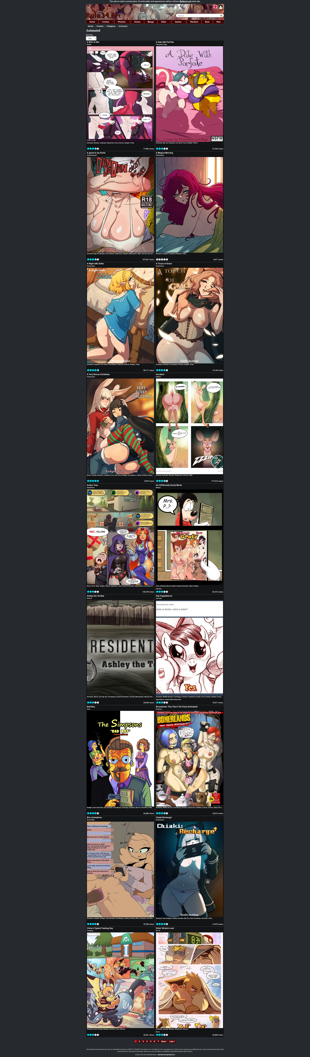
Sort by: (89, 35)
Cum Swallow (110, 253)
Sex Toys (221, 807)
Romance (159, 253)
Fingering (120, 364)
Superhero (114, 586)
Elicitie (89, 44)
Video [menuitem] (161, 22)
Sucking (144, 475)
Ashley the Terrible (95, 595)
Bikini (174, 586)
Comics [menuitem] (104, 22)
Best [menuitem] (207, 21)
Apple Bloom (160, 699)
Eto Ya (158, 930)
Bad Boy (91, 706)
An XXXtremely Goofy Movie (169, 485)
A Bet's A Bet (93, 42)
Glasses (125, 253)
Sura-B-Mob (91, 820)
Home (90, 26)
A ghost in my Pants (96, 152)
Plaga (165, 44)
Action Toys (92, 485)
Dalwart (158, 377)
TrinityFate (159, 44)
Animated (90, 143)
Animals (158, 475)
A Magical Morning (164, 152)
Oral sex (121, 143)
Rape (97, 586)
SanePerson (91, 487)
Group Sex (220, 697)
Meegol (158, 487)
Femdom (185, 697)
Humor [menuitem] (137, 21)
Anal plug (147, 586)
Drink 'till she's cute (165, 928)
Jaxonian (159, 598)
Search (222, 16)
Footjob (198, 697)
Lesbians (107, 475)
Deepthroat (110, 143)
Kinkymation (160, 155)
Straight (127, 143)
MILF (139, 253)
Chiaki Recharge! (164, 817)
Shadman (159, 709)
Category (111, 26)
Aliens (96, 697)
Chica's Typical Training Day (100, 928)
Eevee (158, 1032)
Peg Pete (159, 589)
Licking (138, 475)
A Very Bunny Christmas (98, 374)
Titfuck (195, 143)
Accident (160, 374)
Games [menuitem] (176, 22)
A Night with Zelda (95, 263)
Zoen (88, 709)
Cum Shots (178, 143)
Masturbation (133, 253)
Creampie (103, 143)
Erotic (89, 475)
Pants (192, 918)
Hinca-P (89, 598)
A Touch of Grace (164, 263)
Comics (100, 26)
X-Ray (132, 143)
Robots (108, 586)
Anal (119, 586)
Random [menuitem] (194, 21)
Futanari (208, 697)
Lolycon (204, 807)
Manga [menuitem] (151, 21)
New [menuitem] (219, 21)
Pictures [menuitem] (119, 22)
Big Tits (165, 143)
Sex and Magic (152, 253)
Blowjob (96, 143)
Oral (115, 475)
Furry (116, 143)
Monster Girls (148, 697)
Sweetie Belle (169, 699)
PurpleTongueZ (92, 155)
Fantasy (93, 475)
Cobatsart (90, 930)
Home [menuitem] (92, 21)
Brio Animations (94, 817)
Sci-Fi (93, 586)
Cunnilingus (112, 364)
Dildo (153, 586)
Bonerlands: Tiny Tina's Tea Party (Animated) (177, 706)
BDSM (165, 697)
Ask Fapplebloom (164, 595)
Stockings (197, 918)
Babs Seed (177, 699)
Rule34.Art (103, 15)
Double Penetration (128, 586)
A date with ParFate (165, 42)
